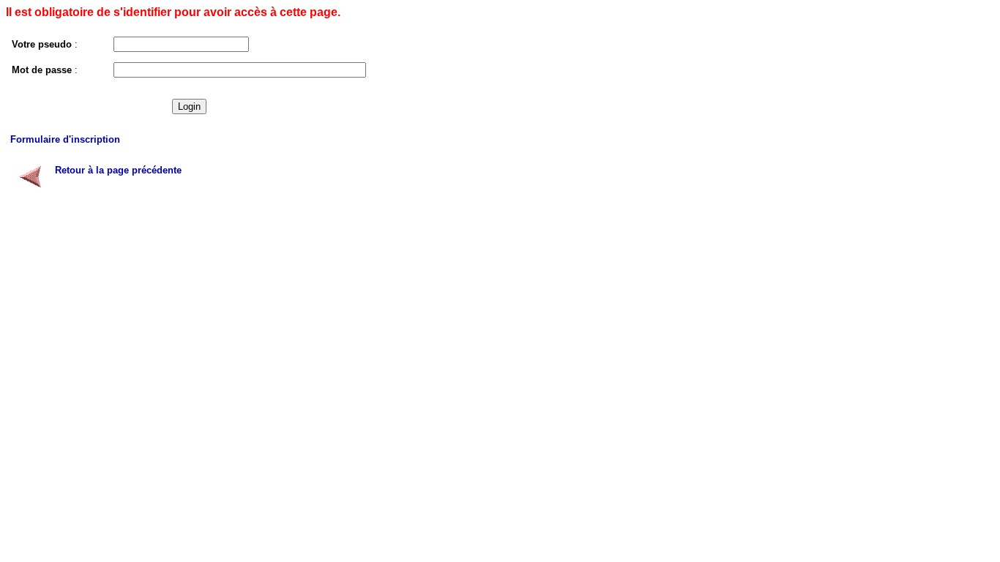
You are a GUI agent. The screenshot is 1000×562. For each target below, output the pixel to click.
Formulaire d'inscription (65, 139)
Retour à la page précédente (118, 170)
